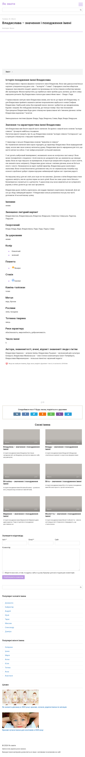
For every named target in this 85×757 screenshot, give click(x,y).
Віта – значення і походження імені (63, 481)
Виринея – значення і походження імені (20, 515)
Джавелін (9, 603)
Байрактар (9, 607)
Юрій (7, 615)
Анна (7, 672)
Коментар (6, 547)
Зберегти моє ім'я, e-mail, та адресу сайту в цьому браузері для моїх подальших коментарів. (40, 573)
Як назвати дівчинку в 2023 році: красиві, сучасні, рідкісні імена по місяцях (34, 707)
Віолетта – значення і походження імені (63, 515)
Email (31, 540)
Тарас (7, 619)
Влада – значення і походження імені (61, 448)
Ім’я (4, 540)
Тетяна (7, 668)
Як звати (8, 4)
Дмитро (8, 631)
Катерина (9, 647)
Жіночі (12, 28)
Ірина (7, 651)
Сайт (57, 540)
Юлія (7, 663)
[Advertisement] (44, 50)
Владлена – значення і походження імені (21, 448)
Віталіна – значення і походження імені (20, 482)
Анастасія (9, 676)
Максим (8, 623)
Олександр (9, 627)
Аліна (7, 659)
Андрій (8, 611)
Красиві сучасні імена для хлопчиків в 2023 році (22, 730)
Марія (7, 655)
